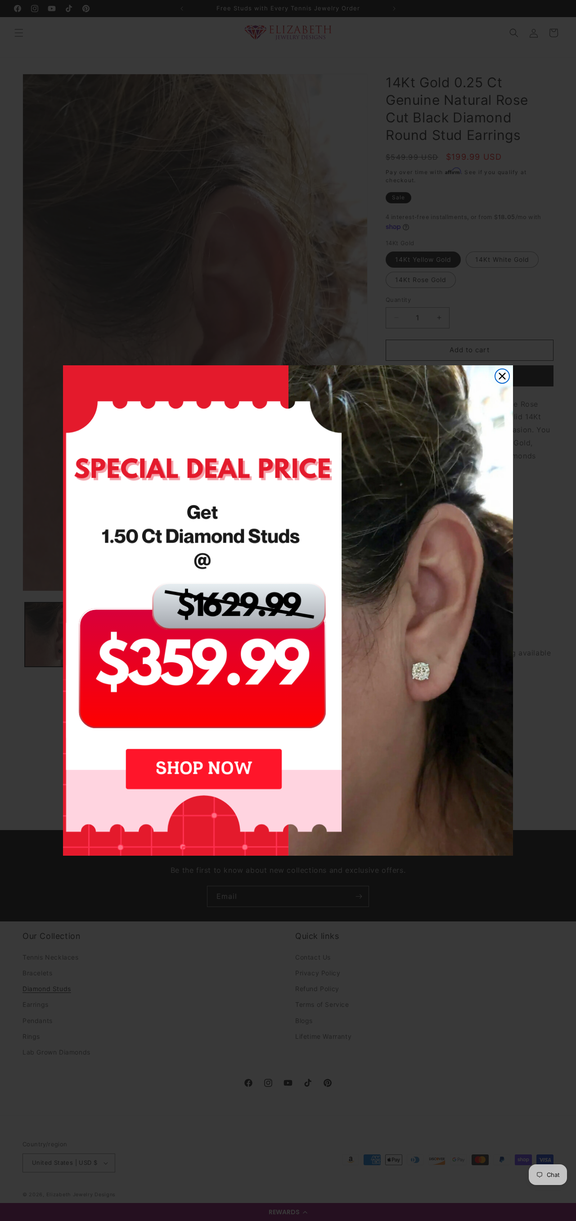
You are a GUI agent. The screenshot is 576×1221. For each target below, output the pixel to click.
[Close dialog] (502, 376)
